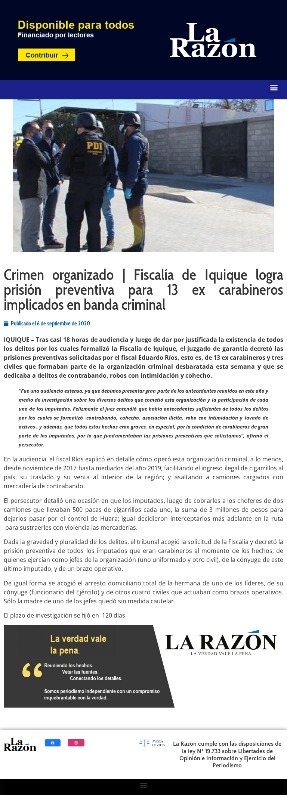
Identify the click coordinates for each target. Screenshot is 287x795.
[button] (274, 87)
